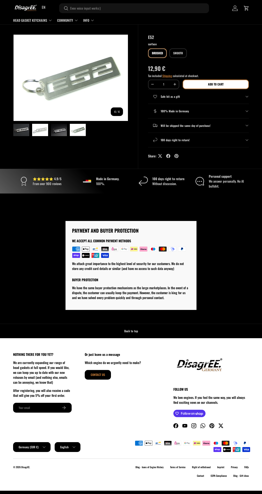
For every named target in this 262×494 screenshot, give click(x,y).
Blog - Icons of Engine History (150, 467)
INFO (86, 20)
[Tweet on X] (160, 156)
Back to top (131, 331)
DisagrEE (25, 467)
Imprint (220, 467)
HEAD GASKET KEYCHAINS (30, 20)
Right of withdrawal (201, 467)
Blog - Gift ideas (241, 475)
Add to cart (216, 84)
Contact (200, 475)
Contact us (98, 374)
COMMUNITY (65, 20)
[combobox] (134, 8)
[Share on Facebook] (168, 156)
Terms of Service (177, 467)
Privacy (234, 467)
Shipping (167, 76)
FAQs (246, 467)
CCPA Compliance (219, 475)
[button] (246, 8)
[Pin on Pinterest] (176, 156)
